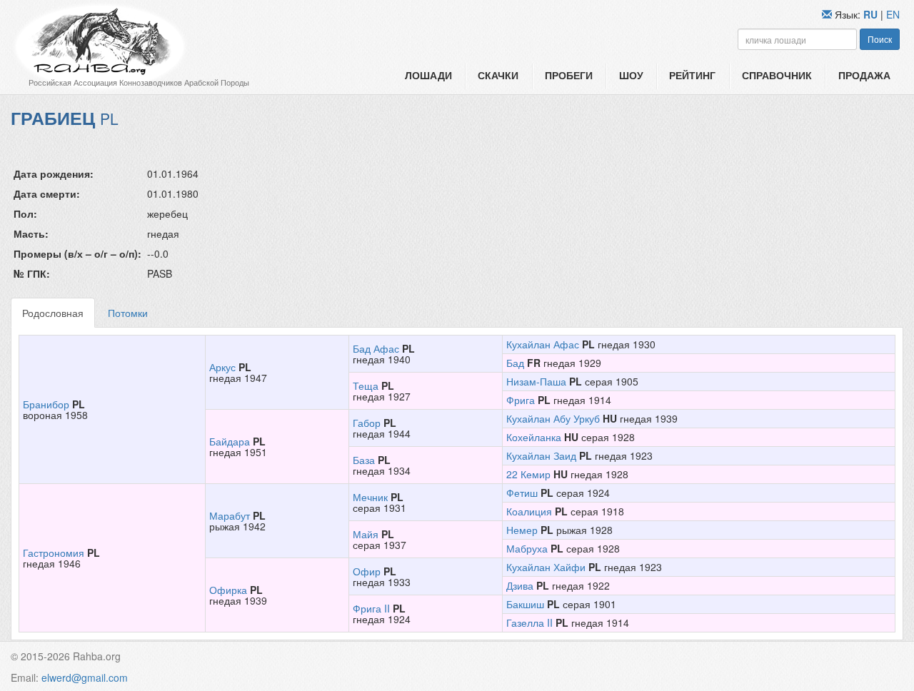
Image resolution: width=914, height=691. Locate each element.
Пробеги (569, 75)
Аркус (222, 367)
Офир (367, 571)
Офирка (228, 589)
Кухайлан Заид (541, 455)
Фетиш (522, 492)
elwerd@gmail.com (84, 677)
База (364, 460)
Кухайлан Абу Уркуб (553, 418)
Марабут (229, 515)
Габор (367, 422)
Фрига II (371, 608)
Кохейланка (533, 437)
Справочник (777, 75)
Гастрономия (53, 552)
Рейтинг (692, 75)
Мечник (370, 497)
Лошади (428, 75)
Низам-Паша (536, 381)
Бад (515, 362)
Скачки (498, 75)
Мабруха (527, 548)
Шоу (631, 75)
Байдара (229, 441)
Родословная (53, 313)
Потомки (128, 313)
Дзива (519, 585)
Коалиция (529, 511)
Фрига (520, 400)
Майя (365, 534)
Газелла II (529, 622)
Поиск (880, 39)
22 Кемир (528, 474)
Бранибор (46, 404)
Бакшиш (525, 604)
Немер (522, 530)
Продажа (864, 75)
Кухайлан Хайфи (546, 567)
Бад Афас (376, 348)
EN (893, 14)
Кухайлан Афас (542, 344)
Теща (365, 385)
